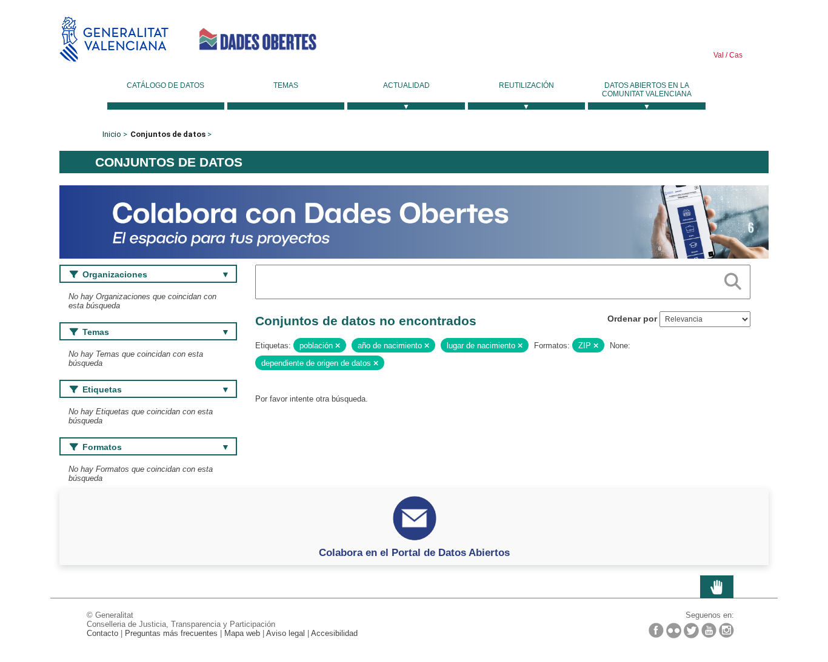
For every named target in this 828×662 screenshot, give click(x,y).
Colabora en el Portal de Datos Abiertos (414, 552)
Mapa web (242, 633)
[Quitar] (337, 345)
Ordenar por (632, 318)
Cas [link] (735, 55)
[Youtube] (708, 630)
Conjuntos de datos (167, 134)
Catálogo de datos (165, 85)
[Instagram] (726, 630)
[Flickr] (673, 630)
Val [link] (718, 55)
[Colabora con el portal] (414, 221)
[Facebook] (656, 630)
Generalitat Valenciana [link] (114, 39)
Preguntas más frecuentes (171, 633)
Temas (285, 85)
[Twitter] (691, 630)
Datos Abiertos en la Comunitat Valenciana (647, 89)
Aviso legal (285, 633)
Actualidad (406, 85)
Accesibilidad (334, 633)
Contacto (102, 633)
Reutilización (526, 85)
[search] (732, 279)
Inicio (111, 134)
